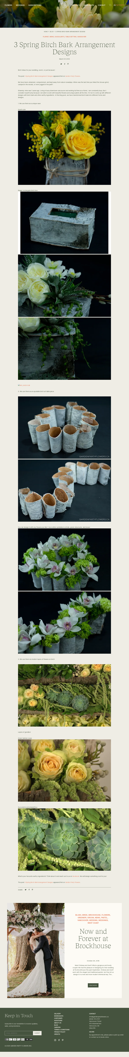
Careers (57, 1027)
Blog (51, 31)
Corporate (75, 5)
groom (90, 917)
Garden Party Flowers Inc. (21, 1046)
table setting (70, 37)
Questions (58, 1021)
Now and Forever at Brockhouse (93, 938)
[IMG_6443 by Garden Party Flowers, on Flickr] (64, 379)
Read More (93, 985)
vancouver (81, 37)
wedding (93, 920)
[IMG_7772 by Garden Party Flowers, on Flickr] (64, 521)
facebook (76, 876)
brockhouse (94, 915)
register (121, 5)
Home (46, 31)
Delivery (57, 1014)
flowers (106, 915)
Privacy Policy (59, 1032)
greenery (82, 917)
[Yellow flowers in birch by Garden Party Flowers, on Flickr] (64, 184)
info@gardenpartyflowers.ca (99, 1017)
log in (117, 5)
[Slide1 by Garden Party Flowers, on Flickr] (64, 253)
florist (46, 37)
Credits (57, 1034)
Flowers (8, 5)
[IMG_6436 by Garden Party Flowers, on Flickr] (64, 316)
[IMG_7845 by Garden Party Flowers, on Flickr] (64, 590)
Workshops (89, 5)
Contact (101, 5)
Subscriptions (34, 5)
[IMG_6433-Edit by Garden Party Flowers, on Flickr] (24, 385)
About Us (57, 1023)
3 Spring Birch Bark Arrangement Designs (70, 31)
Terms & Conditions (62, 1030)
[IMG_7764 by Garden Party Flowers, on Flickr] (64, 458)
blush (78, 915)
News (52, 37)
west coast (93, 923)
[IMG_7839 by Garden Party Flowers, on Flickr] (64, 653)
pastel (104, 917)
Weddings (20, 5)
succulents (59, 37)
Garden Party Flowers (72, 76)
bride (84, 915)
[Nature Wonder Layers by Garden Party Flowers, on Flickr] (64, 726)
